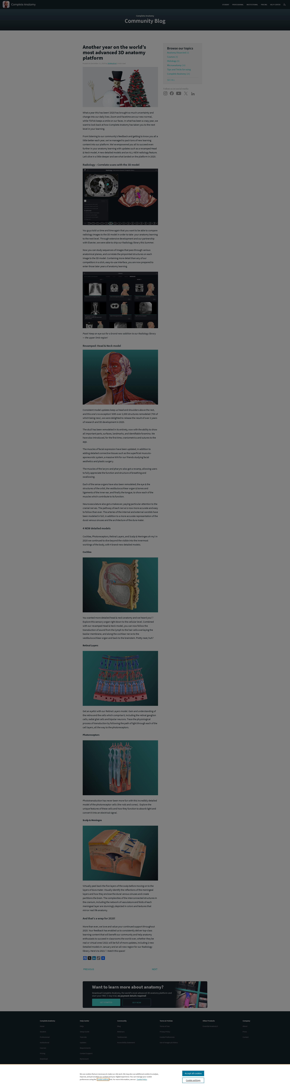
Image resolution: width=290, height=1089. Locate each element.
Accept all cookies (193, 1073)
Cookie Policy (142, 1079)
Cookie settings (103, 1079)
